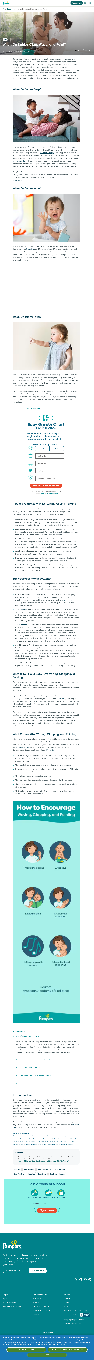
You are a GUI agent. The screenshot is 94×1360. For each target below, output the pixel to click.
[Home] (7, 3)
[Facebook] (75, 50)
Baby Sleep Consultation (12, 1306)
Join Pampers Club (40, 1295)
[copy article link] (89, 50)
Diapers (5, 1295)
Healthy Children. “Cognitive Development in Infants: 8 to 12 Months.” (43, 1161)
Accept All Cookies (26, 1349)
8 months (30, 249)
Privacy (36, 1314)
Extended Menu (48, 1332)
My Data (67, 1295)
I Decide (47, 1355)
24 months (50, 750)
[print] (85, 50)
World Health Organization (49, 493)
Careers (36, 1302)
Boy (42, 448)
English (74, 1320)
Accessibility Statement (41, 1310)
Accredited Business (71, 1315)
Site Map (67, 1302)
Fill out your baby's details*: (46, 445)
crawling (62, 699)
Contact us (37, 1299)
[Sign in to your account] (85, 2)
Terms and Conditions (41, 1306)
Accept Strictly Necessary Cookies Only (68, 1349)
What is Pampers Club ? (11, 1302)
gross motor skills (23, 747)
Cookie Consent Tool (28, 1344)
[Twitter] (80, 50)
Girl (56, 448)
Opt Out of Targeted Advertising (75, 1310)
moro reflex (67, 600)
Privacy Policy (36, 1342)
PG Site (66, 1306)
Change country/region (72, 1323)
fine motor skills (19, 161)
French (81, 1320)
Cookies (67, 1299)
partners (30, 1338)
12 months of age (47, 153)
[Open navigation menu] (90, 2)
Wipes (5, 1299)
